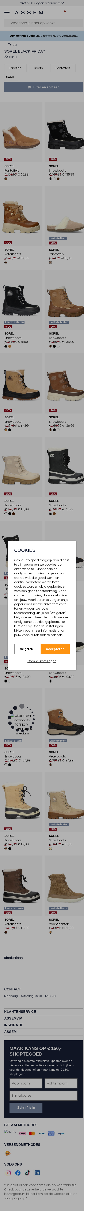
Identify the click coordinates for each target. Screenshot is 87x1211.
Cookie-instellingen (41, 661)
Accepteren (55, 649)
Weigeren (26, 649)
